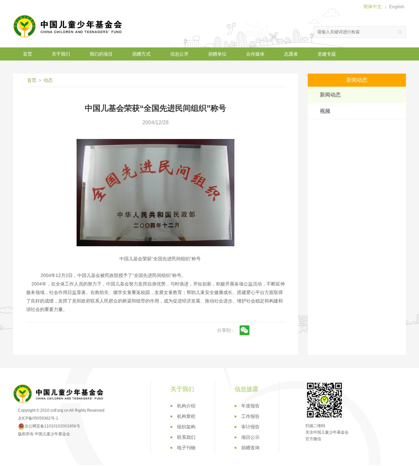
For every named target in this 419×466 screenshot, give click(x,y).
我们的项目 (101, 54)
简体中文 (372, 6)
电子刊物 (186, 447)
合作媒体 (255, 54)
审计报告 (250, 426)
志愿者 (291, 54)
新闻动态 (330, 94)
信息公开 (179, 54)
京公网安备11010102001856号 (52, 426)
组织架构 (186, 426)
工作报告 (250, 416)
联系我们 (186, 437)
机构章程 (186, 416)
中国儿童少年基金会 (68, 26)
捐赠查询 (250, 447)
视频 (325, 111)
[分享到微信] (244, 330)
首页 (27, 54)
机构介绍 (186, 405)
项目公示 (250, 437)
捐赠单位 (217, 54)
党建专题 (327, 54)
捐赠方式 (141, 54)
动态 (48, 80)
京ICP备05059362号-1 (38, 418)
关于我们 (61, 54)
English (396, 6)
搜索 (400, 32)
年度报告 (250, 405)
